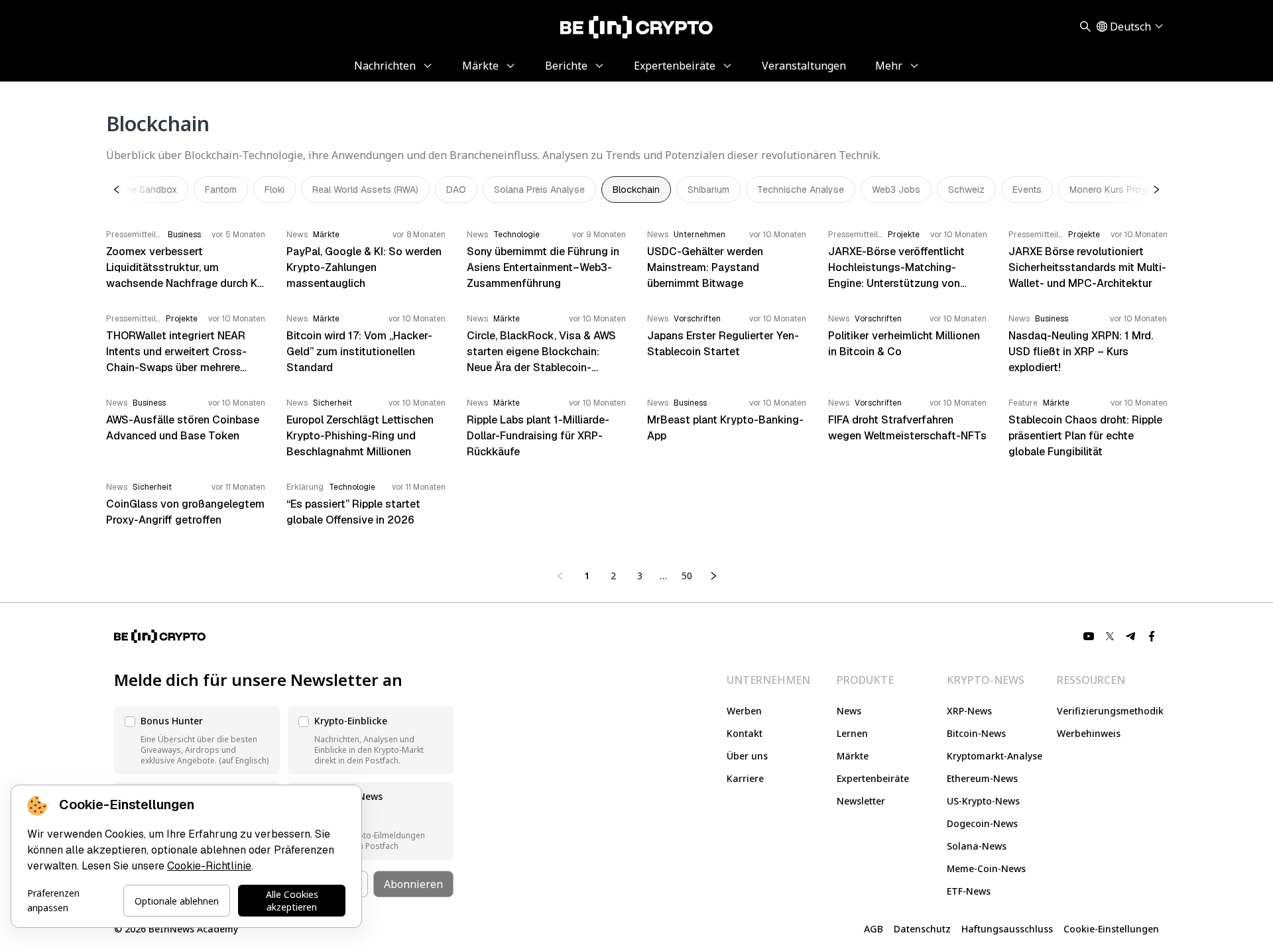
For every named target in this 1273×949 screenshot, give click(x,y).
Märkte (853, 756)
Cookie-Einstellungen (1111, 928)
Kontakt (744, 733)
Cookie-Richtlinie (209, 866)
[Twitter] (1110, 636)
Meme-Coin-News (986, 868)
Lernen (852, 733)
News (849, 710)
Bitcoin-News (976, 733)
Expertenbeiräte (873, 778)
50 (687, 575)
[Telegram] (1131, 636)
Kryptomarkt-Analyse (994, 756)
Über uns (747, 756)
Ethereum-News (982, 778)
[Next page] (713, 575)
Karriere (745, 778)
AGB (873, 928)
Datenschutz (922, 928)
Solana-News (976, 846)
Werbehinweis (1089, 733)
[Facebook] (1152, 636)
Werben (744, 710)
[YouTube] (1088, 636)
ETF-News (969, 891)
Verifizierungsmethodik (1110, 710)
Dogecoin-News (982, 823)
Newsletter (861, 801)
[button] (197, 740)
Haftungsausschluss (1007, 928)
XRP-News (969, 710)
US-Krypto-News (983, 801)
